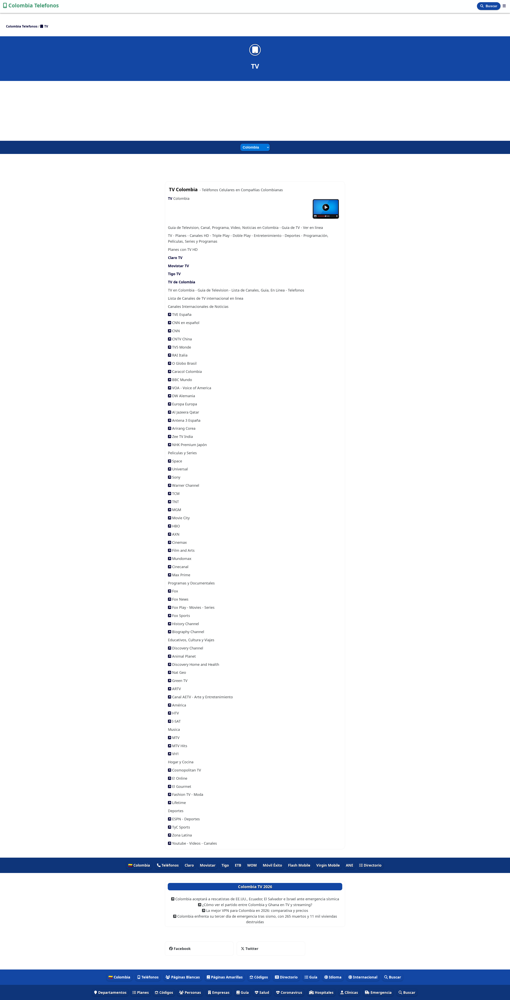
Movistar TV (178, 265)
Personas (192, 992)
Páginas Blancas (185, 977)
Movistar (208, 865)
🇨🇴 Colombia (139, 865)
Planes (142, 992)
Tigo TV (174, 273)
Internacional (364, 977)
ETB (238, 865)
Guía (312, 977)
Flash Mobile (299, 865)
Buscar (492, 6)
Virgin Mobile (328, 865)
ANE (349, 865)
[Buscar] (482, 6)
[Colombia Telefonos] (504, 5)
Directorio (372, 865)
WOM (252, 865)
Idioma (334, 977)
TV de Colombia (181, 282)
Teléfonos (170, 865)
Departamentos (112, 992)
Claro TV (175, 257)
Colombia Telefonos (33, 5)
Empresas (220, 992)
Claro (189, 865)
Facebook (182, 948)
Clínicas (351, 992)
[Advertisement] (255, 111)
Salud (263, 992)
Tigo (225, 865)
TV (170, 198)
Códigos (260, 977)
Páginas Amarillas (226, 977)
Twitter (249, 948)
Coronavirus (291, 992)
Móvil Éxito (272, 865)
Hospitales (323, 992)
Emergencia (381, 992)
